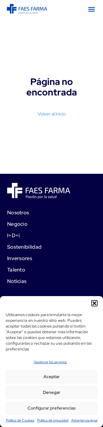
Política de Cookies (20, 420)
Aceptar (51, 377)
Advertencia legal (84, 420)
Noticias (16, 281)
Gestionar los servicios (50, 362)
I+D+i (13, 235)
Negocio (17, 224)
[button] (94, 303)
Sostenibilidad (24, 247)
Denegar (51, 392)
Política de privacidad (52, 420)
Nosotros (18, 212)
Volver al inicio (52, 114)
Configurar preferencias (51, 408)
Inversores (19, 258)
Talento (16, 269)
